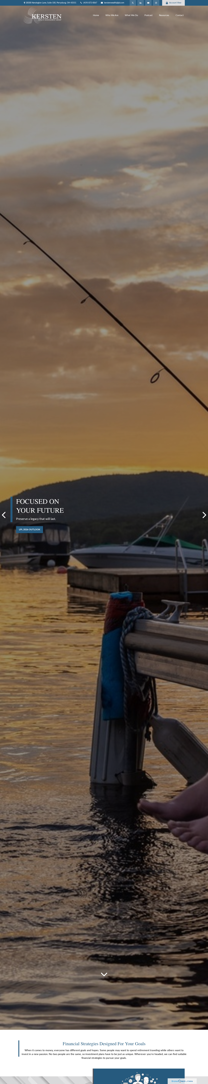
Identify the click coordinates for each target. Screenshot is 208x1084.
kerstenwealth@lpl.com (114, 3)
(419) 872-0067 (90, 3)
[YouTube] (148, 3)
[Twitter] (133, 3)
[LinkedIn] (140, 3)
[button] (96, 15)
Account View (175, 3)
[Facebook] (156, 3)
